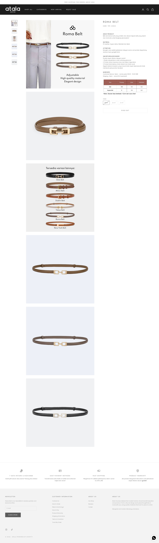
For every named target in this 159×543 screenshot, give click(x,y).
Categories (42, 10)
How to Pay (55, 510)
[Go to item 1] (14, 23)
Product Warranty (57, 513)
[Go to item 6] (14, 62)
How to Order (56, 504)
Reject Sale (71, 10)
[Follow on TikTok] (12, 529)
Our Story (91, 501)
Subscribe (13, 515)
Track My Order (56, 522)
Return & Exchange (58, 507)
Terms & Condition (57, 519)
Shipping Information (58, 516)
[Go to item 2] (14, 31)
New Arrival (56, 10)
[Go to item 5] (14, 54)
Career (90, 507)
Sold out (125, 110)
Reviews (90, 504)
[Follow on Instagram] (6, 529)
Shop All (28, 10)
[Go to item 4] (14, 46)
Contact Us (55, 501)
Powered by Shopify (25, 537)
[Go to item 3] (14, 39)
